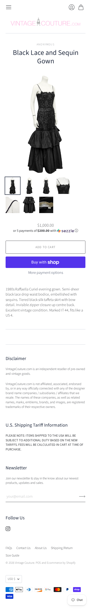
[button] (45, 230)
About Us (41, 548)
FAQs (9, 548)
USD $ (11, 579)
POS (38, 563)
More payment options (45, 272)
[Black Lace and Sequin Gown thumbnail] (13, 186)
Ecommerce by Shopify (61, 563)
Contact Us (23, 548)
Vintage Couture (24, 563)
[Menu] (9, 7)
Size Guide (12, 555)
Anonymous (45, 44)
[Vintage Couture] (45, 22)
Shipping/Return (62, 548)
